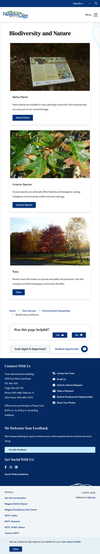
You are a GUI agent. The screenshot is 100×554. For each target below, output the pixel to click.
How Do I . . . (79, 3)
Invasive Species (24, 204)
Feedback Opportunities (67, 349)
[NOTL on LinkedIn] (16, 467)
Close (15, 549)
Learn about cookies (71, 541)
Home (12, 310)
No (77, 335)
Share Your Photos (66, 402)
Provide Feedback (17, 449)
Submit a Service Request (69, 385)
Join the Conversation (15, 498)
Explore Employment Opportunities (75, 396)
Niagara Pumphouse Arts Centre (21, 509)
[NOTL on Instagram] (11, 467)
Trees (18, 292)
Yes (58, 335)
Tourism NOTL (12, 533)
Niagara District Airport (16, 503)
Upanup (91, 497)
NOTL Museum (12, 521)
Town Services (29, 310)
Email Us (61, 379)
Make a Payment (65, 391)
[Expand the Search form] (96, 3)
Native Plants (22, 117)
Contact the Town (65, 373)
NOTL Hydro (11, 515)
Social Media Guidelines (16, 474)
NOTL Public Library (15, 527)
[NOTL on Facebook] (6, 467)
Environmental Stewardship (56, 310)
